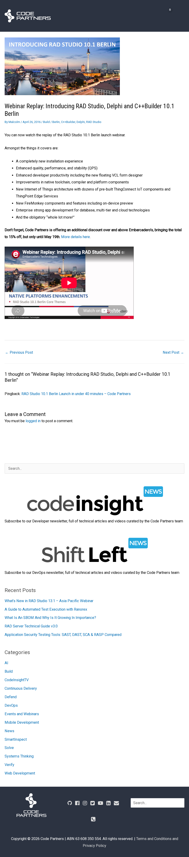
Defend (11, 697)
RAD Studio (93, 122)
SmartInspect (16, 739)
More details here (75, 237)
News (9, 731)
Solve (9, 748)
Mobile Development (22, 722)
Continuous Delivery (21, 688)
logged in (33, 421)
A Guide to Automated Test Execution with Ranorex (46, 609)
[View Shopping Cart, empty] (165, 16)
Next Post (173, 352)
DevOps (11, 705)
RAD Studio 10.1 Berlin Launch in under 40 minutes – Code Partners (76, 394)
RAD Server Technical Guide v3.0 (31, 626)
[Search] (181, 802)
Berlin (56, 122)
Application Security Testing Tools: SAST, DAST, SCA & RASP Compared (63, 634)
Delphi (81, 122)
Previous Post (19, 352)
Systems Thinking (19, 756)
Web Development (20, 773)
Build (46, 122)
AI (6, 663)
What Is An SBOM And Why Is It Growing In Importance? (50, 617)
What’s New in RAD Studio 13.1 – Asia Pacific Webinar (49, 601)
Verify (9, 765)
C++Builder (68, 122)
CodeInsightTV (17, 680)
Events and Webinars (22, 714)
